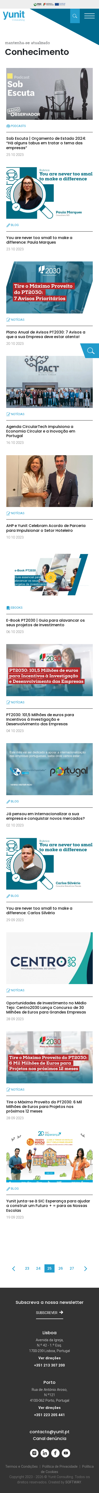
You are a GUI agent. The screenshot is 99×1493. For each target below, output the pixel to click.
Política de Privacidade (60, 1467)
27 (72, 1268)
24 (38, 1268)
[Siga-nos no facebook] (55, 1453)
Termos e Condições (21, 1467)
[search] (75, 16)
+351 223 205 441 (49, 1415)
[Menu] (89, 15)
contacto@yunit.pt (49, 1431)
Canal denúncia (49, 1438)
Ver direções (49, 1358)
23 (27, 1268)
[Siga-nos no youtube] (66, 1453)
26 (60, 1268)
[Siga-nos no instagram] (34, 1453)
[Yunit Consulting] (14, 16)
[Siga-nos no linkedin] (45, 1453)
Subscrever (46, 1313)
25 (49, 1268)
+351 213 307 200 (49, 1365)
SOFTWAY (73, 1482)
